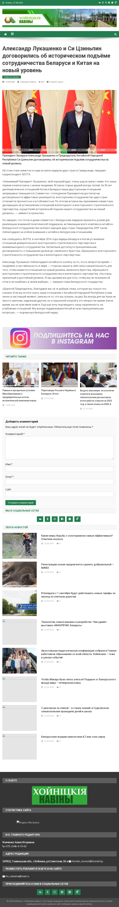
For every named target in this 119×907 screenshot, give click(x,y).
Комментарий (15, 434)
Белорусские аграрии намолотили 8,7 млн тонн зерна (73, 736)
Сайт (8, 489)
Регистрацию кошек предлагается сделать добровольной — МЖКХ (77, 566)
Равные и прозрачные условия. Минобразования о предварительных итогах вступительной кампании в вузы (19, 395)
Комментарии (56, 81)
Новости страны (11, 77)
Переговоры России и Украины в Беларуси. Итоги (58, 392)
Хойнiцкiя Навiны (28, 82)
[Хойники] (59, 795)
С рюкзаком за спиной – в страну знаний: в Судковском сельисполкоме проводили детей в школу (75, 710)
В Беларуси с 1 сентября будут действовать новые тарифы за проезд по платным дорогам (78, 595)
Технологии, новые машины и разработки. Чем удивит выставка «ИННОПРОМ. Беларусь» (74, 623)
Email (9, 476)
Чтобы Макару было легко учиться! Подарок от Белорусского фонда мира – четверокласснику (78, 681)
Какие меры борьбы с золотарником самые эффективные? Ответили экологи (77, 537)
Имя (9, 464)
